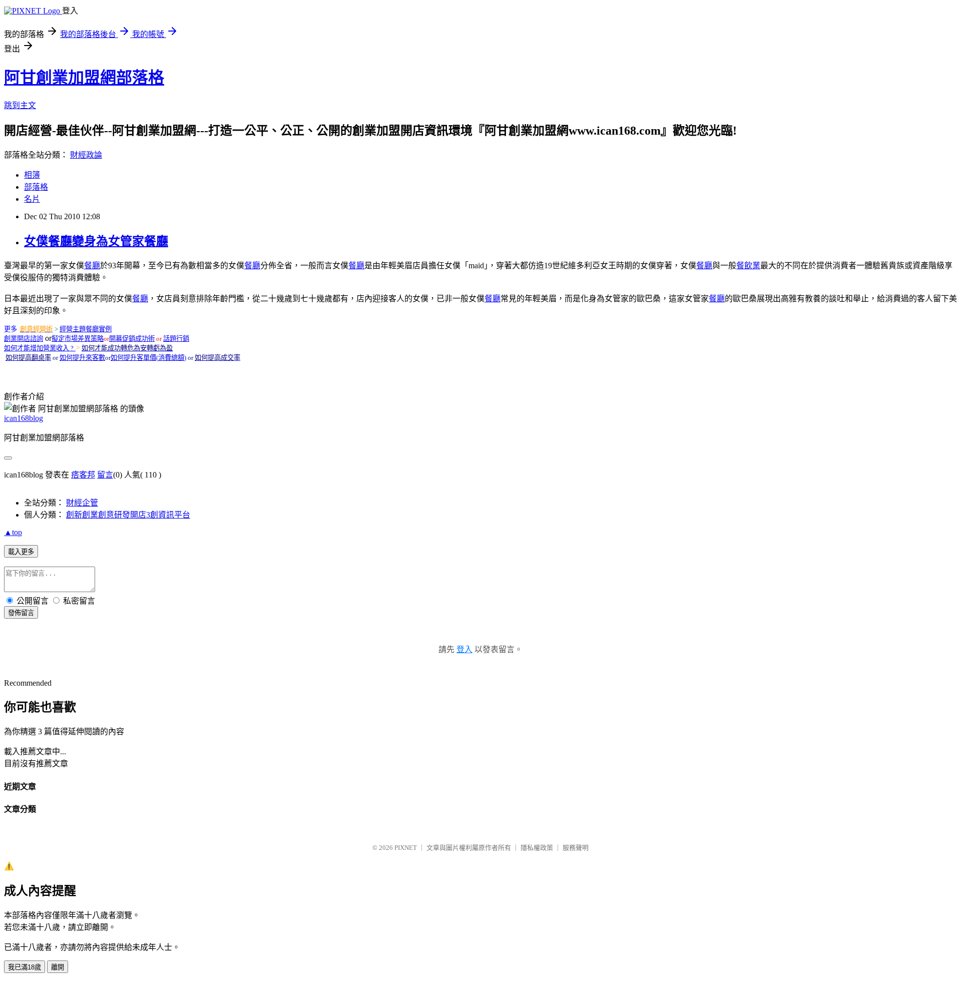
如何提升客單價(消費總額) (148, 357)
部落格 (36, 187)
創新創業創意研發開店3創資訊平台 (128, 515)
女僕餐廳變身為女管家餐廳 (96, 241)
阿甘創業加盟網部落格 (84, 78)
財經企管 (82, 503)
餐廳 (92, 265)
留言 (105, 474)
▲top (13, 532)
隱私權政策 (537, 847)
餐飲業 (748, 265)
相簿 (32, 175)
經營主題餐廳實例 (86, 329)
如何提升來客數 (82, 357)
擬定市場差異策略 (78, 338)
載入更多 (21, 552)
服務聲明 (576, 847)
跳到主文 (20, 105)
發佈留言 (21, 613)
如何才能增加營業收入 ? (39, 348)
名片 (32, 199)
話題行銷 (176, 338)
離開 (57, 967)
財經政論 (86, 155)
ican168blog (23, 418)
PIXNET (405, 847)
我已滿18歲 (24, 967)
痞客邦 (83, 474)
